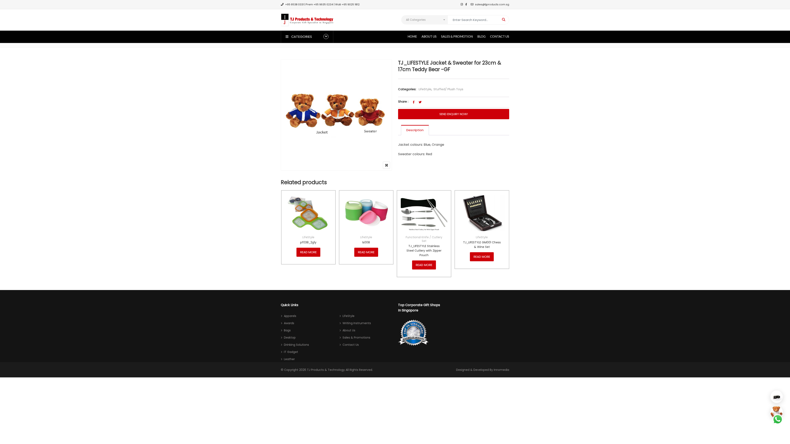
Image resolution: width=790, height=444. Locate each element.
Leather (289, 359)
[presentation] (284, 238)
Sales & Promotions (356, 337)
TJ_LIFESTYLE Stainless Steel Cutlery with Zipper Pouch (424, 250)
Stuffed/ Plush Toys (448, 89)
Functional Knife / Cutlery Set (424, 239)
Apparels (290, 316)
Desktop (290, 337)
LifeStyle (425, 89)
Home (412, 36)
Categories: (407, 89)
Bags (287, 330)
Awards (289, 323)
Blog (481, 36)
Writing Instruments (357, 323)
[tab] (415, 130)
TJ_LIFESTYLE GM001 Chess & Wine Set (482, 244)
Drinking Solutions (296, 345)
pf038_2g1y (308, 242)
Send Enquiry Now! (453, 114)
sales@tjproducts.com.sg (492, 4)
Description (415, 130)
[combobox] (424, 19)
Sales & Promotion (457, 36)
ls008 (366, 242)
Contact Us (499, 36)
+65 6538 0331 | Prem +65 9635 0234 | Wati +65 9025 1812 (322, 4)
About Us (429, 36)
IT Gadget (291, 352)
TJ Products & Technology (326, 370)
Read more (308, 252)
